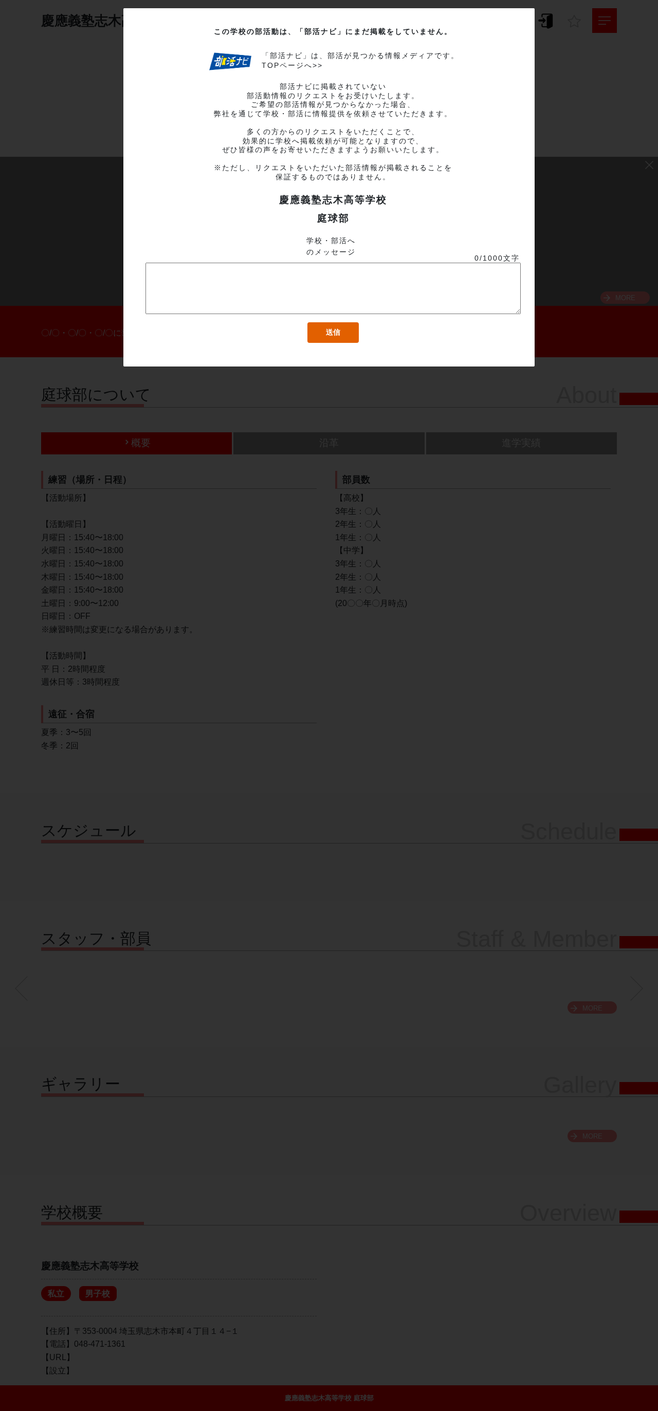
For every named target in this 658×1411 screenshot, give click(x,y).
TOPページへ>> (292, 65)
